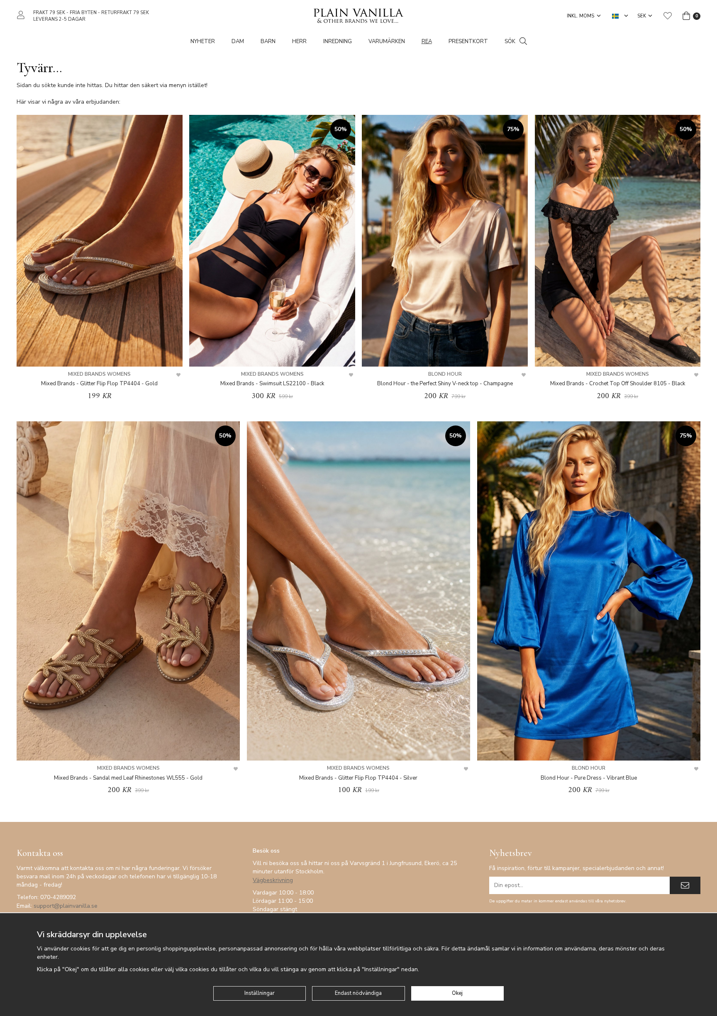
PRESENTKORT (468, 41)
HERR (299, 41)
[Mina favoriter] (667, 16)
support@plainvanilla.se (66, 906)
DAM (238, 41)
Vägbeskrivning (273, 880)
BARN (268, 41)
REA (427, 41)
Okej (457, 993)
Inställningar (259, 993)
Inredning (337, 41)
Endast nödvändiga (358, 993)
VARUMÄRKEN (386, 41)
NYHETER (202, 41)
